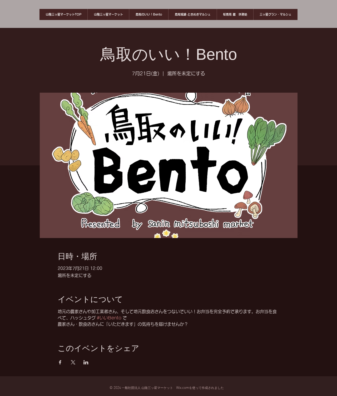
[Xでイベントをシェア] (73, 362)
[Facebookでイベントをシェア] (60, 362)
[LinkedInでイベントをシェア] (85, 362)
